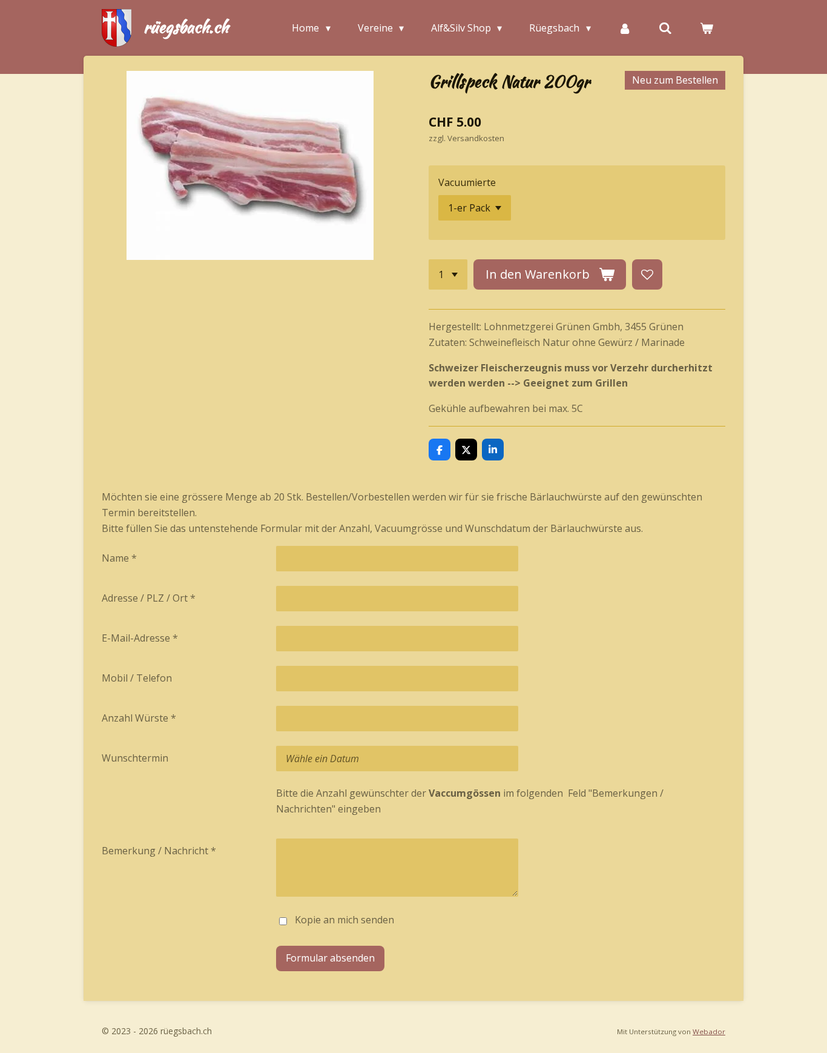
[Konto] (625, 28)
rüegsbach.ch (185, 27)
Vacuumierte (467, 182)
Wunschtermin (135, 758)
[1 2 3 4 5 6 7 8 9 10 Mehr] (448, 274)
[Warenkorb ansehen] (706, 28)
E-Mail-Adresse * (140, 638)
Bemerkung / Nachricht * (159, 850)
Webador (709, 1031)
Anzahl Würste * (139, 718)
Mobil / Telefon (137, 678)
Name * (119, 558)
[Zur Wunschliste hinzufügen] (647, 274)
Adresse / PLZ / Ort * (149, 598)
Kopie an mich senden (344, 920)
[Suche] (665, 28)
